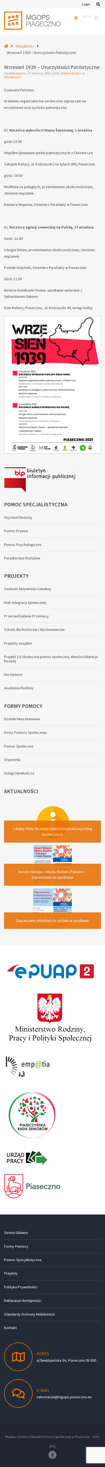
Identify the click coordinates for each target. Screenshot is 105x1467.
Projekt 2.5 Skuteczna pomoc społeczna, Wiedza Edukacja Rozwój (51, 658)
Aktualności (25, 46)
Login (86, 4)
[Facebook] (52, 1455)
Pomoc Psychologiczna (22, 544)
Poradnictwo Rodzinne (22, 558)
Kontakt (10, 1327)
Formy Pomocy (16, 1246)
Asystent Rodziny (18, 517)
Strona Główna (16, 1232)
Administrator (71, 73)
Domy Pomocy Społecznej (25, 732)
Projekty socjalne (18, 643)
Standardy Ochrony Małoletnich (29, 1314)
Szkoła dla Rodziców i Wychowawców (34, 629)
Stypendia (12, 759)
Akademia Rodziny (19, 688)
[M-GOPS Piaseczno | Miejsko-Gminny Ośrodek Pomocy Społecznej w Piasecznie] (32, 21)
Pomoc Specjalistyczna (22, 1259)
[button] (87, 18)
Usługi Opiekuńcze (19, 773)
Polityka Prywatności (20, 1287)
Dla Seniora (13, 674)
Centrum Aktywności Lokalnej (27, 588)
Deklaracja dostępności (22, 1300)
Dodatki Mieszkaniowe (22, 719)
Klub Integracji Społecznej (25, 602)
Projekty (11, 1273)
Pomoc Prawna (16, 530)
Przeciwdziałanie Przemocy (26, 616)
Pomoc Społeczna (18, 746)
